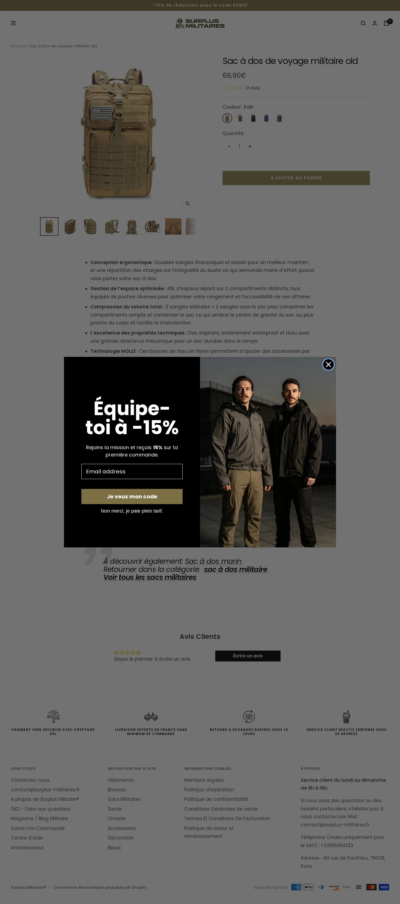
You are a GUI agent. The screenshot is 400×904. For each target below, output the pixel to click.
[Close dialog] (328, 364)
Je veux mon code (132, 496)
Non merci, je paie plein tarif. (132, 510)
